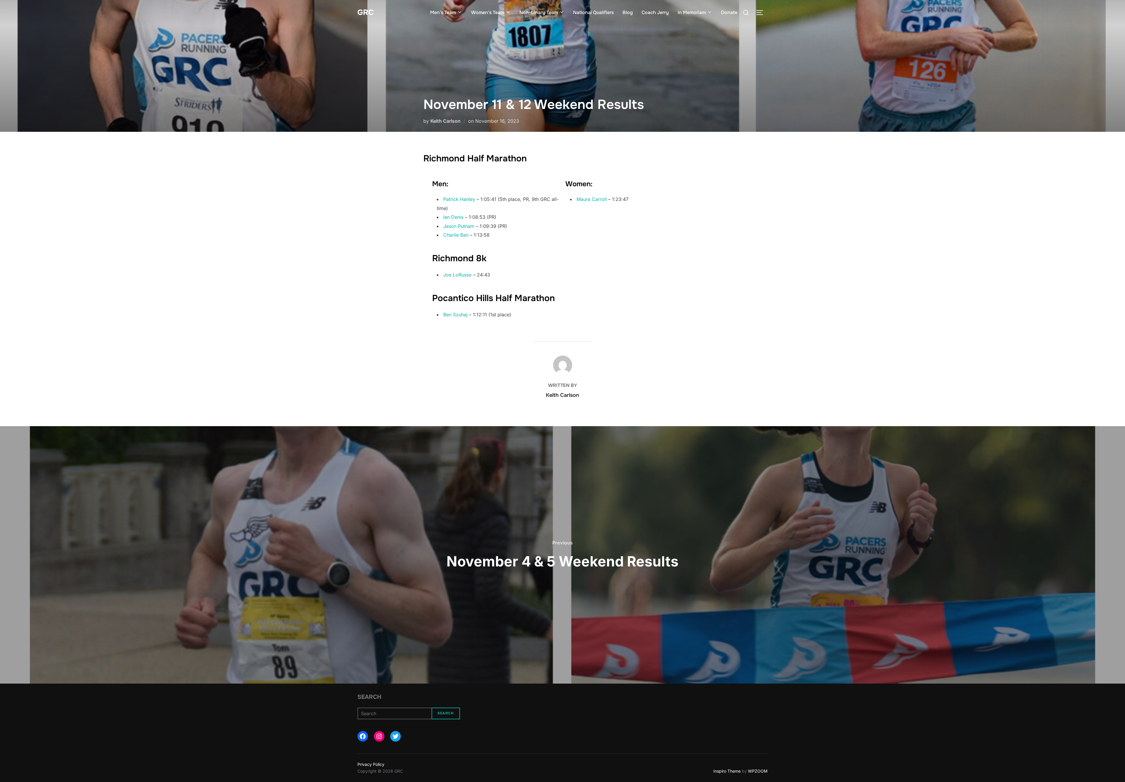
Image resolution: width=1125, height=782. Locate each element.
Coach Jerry (655, 12)
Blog (628, 12)
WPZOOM (758, 771)
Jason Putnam (458, 226)
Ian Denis (453, 217)
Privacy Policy (370, 764)
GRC (365, 12)
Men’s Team (443, 12)
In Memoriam (692, 12)
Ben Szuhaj (455, 314)
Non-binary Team (538, 12)
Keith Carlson (445, 121)
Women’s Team (487, 12)
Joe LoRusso (457, 275)
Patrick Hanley (459, 199)
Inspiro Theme (727, 771)
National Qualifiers (593, 12)
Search (369, 697)
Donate (729, 12)
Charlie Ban (455, 235)
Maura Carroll (592, 199)
